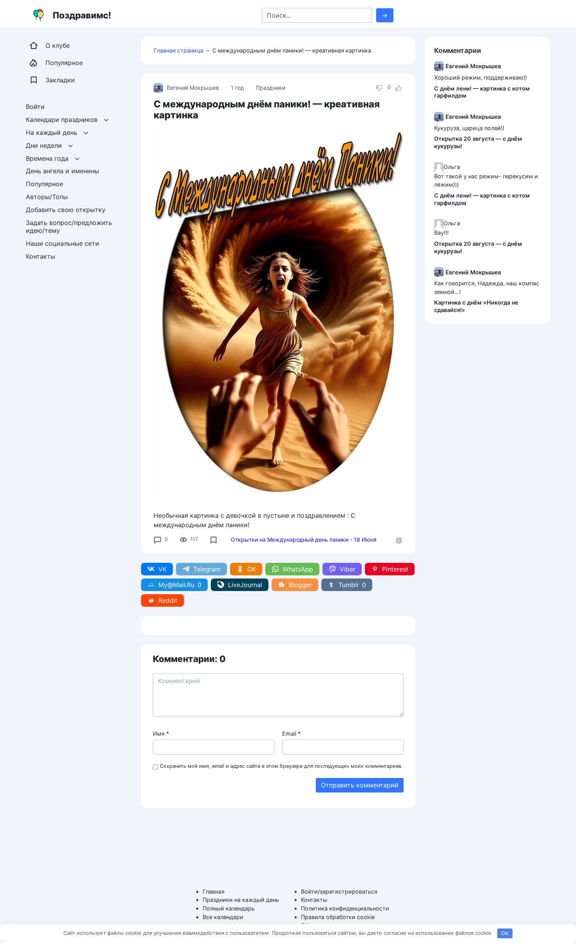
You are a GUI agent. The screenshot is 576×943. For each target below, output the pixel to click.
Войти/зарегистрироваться (339, 891)
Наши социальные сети (62, 243)
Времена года (47, 158)
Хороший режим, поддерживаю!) (480, 77)
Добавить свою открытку (65, 209)
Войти (35, 107)
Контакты (40, 256)
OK (504, 933)
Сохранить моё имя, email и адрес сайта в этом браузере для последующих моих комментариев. (281, 766)
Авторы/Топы (47, 197)
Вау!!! (441, 232)
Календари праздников (62, 119)
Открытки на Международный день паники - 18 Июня (304, 539)
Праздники (270, 87)
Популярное (44, 184)
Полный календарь (229, 908)
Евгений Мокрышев (193, 87)
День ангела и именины (62, 171)
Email (291, 733)
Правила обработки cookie (338, 917)
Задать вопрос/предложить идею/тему (70, 226)
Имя (161, 733)
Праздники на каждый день (241, 899)
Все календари (223, 917)
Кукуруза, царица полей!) (469, 127)
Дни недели (44, 145)
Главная (214, 891)
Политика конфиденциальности (345, 908)
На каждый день (51, 132)
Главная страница (178, 50)
